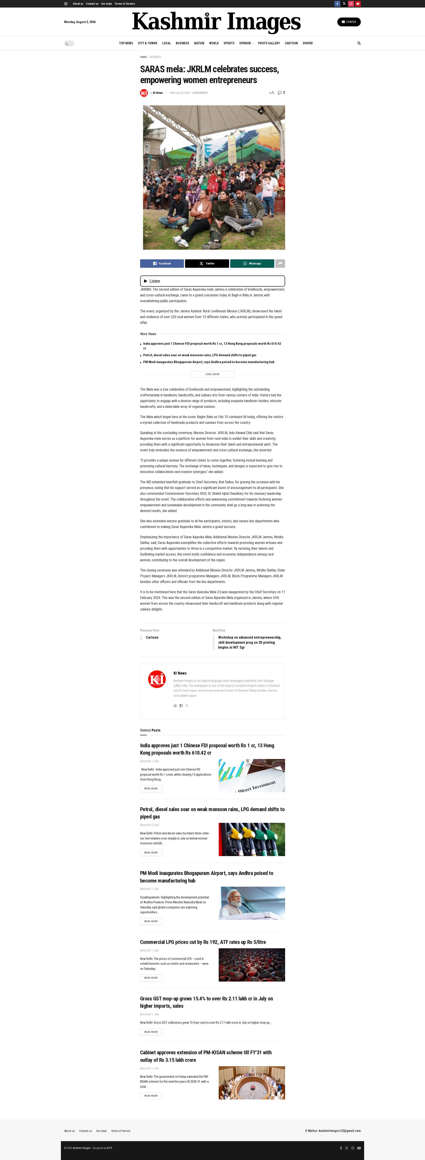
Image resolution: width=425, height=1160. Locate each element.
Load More (212, 374)
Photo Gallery (269, 43)
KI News (158, 92)
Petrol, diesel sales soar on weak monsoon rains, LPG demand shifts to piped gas (199, 355)
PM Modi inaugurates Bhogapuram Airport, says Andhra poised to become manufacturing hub (208, 362)
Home (143, 57)
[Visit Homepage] (216, 22)
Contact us (92, 3)
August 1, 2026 (150, 889)
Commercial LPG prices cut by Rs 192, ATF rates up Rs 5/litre (203, 942)
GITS (109, 1148)
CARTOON (291, 43)
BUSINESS (182, 43)
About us (78, 3)
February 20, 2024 (180, 92)
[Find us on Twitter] (344, 4)
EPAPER (308, 43)
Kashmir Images (82, 1148)
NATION (199, 43)
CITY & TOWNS (147, 43)
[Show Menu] (66, 3)
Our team (106, 3)
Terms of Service (124, 3)
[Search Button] (359, 43)
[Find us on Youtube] (358, 4)
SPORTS (229, 43)
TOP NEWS (126, 43)
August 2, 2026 (150, 761)
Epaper (351, 21)
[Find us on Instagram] (351, 4)
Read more (153, 788)
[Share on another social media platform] (280, 263)
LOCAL (166, 43)
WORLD (214, 43)
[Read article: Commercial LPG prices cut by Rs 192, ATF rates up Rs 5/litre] (252, 965)
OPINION (245, 43)
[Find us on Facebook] (337, 4)
